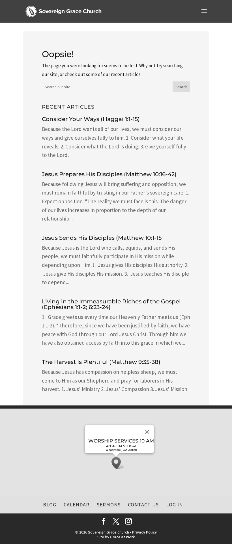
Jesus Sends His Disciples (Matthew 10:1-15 (102, 237)
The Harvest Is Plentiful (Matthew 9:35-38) (101, 362)
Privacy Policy (144, 532)
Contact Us (143, 504)
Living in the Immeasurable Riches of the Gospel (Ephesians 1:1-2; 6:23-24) (111, 304)
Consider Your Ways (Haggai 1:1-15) (91, 119)
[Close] (147, 432)
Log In (174, 504)
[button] (118, 463)
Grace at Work (122, 536)
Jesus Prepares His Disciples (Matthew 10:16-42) (109, 174)
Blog (49, 504)
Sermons (109, 504)
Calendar (76, 504)
